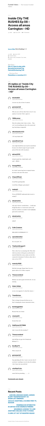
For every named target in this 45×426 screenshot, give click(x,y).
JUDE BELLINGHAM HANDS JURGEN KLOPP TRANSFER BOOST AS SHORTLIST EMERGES (21, 396)
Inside (24, 57)
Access (11, 57)
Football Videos (13, 5)
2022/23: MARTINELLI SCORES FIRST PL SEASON (22, 401)
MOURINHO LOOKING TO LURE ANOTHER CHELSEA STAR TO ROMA (21, 410)
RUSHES (10, 59)
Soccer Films (11, 49)
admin (10, 32)
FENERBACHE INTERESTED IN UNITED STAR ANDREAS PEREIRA (21, 406)
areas (14, 57)
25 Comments (26, 32)
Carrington (18, 57)
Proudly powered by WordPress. (22, 421)
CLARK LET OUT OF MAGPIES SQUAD (21, 413)
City (22, 57)
